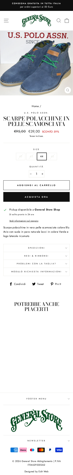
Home (35, 106)
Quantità (36, 166)
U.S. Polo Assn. (36, 112)
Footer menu (36, 398)
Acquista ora (36, 196)
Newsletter (36, 440)
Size (36, 149)
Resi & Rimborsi (36, 255)
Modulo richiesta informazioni (36, 271)
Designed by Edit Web (36, 471)
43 (31, 156)
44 (41, 156)
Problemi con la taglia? (36, 263)
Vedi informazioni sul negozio (23, 220)
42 (20, 156)
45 (52, 156)
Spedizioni (36, 247)
